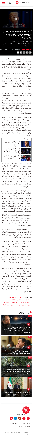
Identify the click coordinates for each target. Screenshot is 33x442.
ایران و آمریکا (6, 305)
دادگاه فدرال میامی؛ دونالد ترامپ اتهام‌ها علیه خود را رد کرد (12, 157)
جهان (21, 312)
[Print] (18, 52)
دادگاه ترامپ (20, 300)
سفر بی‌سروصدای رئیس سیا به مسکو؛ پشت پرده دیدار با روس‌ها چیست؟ (17, 352)
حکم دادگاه (14, 302)
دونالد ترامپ (27, 300)
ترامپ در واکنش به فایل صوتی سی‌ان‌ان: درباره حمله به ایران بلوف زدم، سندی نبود (12, 144)
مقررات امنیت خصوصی (24, 426)
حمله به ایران (14, 305)
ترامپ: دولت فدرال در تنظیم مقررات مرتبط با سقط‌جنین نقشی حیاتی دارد (12, 151)
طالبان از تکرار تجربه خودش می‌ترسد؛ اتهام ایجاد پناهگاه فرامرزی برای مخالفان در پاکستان (17, 371)
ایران (29, 305)
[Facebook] (30, 52)
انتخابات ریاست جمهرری (25, 302)
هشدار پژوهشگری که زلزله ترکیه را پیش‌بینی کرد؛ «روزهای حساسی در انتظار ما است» (17, 330)
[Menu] (3, 3)
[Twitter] (24, 52)
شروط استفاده (26, 424)
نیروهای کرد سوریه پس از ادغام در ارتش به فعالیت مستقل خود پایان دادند (17, 393)
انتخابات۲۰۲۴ (12, 300)
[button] (16, 19)
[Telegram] (15, 418)
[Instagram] (19, 418)
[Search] (10, 3)
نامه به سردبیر (12, 424)
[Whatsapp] (27, 52)
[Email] (21, 52)
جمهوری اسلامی (22, 305)
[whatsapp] (11, 418)
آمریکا (20, 297)
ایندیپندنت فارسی (26, 49)
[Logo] (28, 12)
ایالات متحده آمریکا (12, 297)
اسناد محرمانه (7, 302)
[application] (16, 19)
